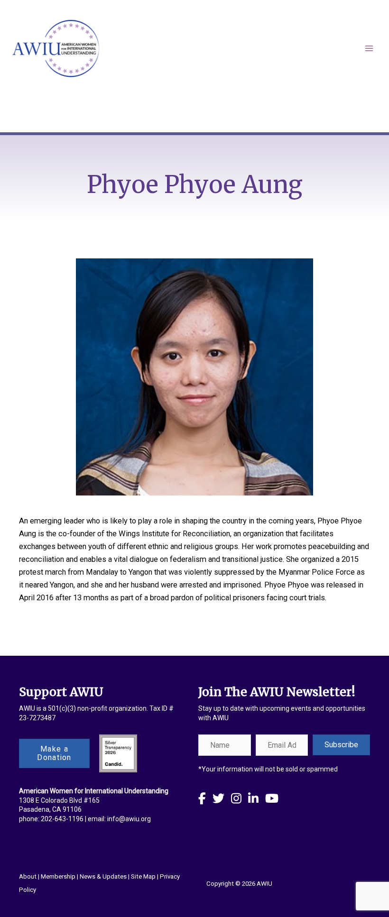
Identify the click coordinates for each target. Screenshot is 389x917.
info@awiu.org (129, 819)
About (28, 876)
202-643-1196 (62, 819)
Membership (58, 876)
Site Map (143, 876)
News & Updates (103, 876)
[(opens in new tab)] (118, 752)
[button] (341, 744)
